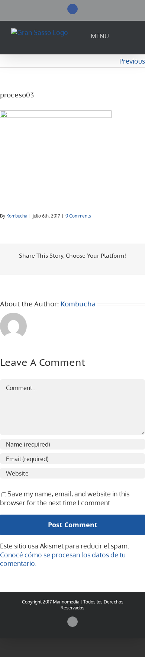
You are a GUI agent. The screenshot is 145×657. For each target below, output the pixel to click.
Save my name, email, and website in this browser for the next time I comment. (64, 498)
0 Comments (78, 216)
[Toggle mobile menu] (123, 37)
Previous (132, 61)
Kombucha (16, 216)
